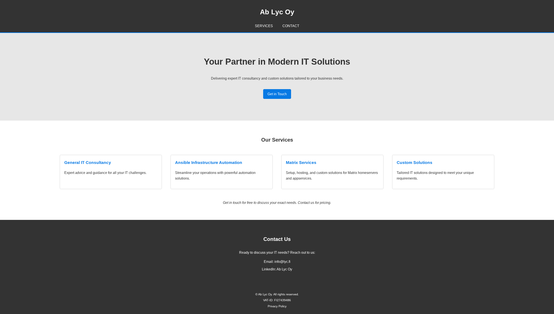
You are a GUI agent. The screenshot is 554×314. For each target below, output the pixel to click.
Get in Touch (277, 94)
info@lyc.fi (282, 261)
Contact (290, 26)
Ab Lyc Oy (284, 269)
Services (264, 26)
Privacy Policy (277, 306)
